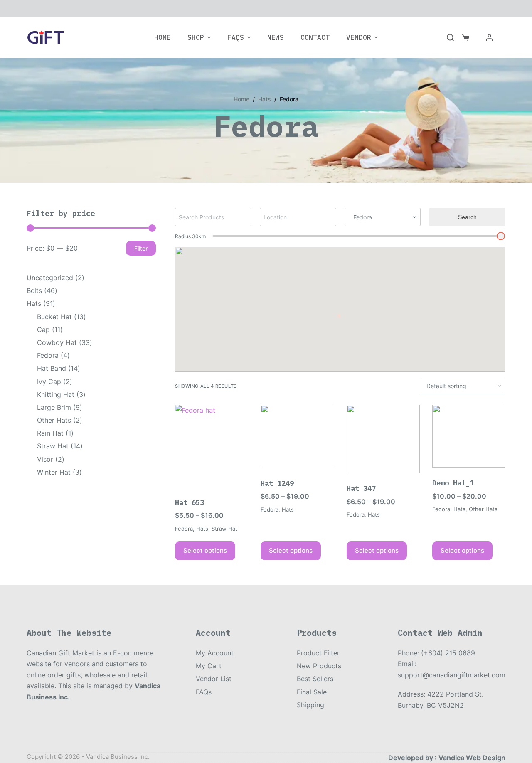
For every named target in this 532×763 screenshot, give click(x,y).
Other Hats (483, 509)
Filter (141, 248)
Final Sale (312, 692)
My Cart (209, 666)
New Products (319, 666)
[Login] (489, 37)
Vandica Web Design (471, 757)
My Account (215, 653)
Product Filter (318, 653)
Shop (195, 37)
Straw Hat (224, 528)
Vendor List (214, 678)
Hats (202, 528)
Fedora (184, 528)
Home (162, 37)
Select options (205, 550)
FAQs (235, 37)
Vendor (358, 37)
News (275, 37)
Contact (315, 37)
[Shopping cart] (465, 37)
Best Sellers (315, 678)
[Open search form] (450, 37)
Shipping (310, 705)
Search (467, 217)
